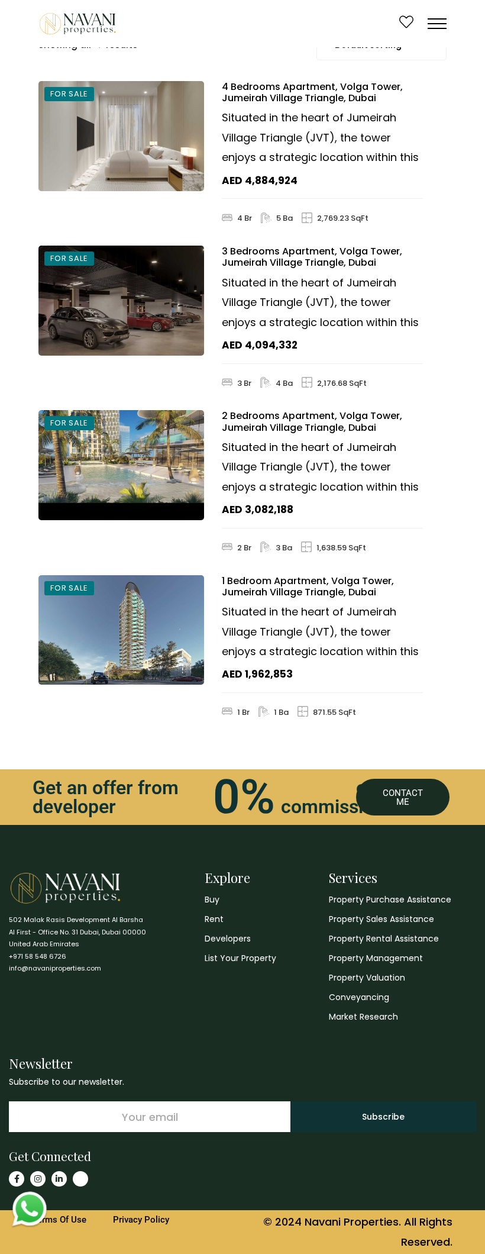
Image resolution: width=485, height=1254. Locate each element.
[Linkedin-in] (59, 1179)
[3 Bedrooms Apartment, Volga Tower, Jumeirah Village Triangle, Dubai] (121, 301)
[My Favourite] (406, 23)
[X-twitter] (80, 1179)
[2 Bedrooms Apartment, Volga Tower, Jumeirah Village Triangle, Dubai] (121, 465)
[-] (77, 24)
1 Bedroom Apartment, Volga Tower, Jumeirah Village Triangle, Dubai (308, 586)
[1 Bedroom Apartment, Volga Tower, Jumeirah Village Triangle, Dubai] (121, 630)
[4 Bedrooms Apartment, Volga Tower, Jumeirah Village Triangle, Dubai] (121, 136)
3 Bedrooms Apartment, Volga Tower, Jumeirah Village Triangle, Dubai (312, 256)
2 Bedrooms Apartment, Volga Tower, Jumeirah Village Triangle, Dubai (312, 421)
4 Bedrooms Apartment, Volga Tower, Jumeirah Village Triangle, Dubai (312, 92)
